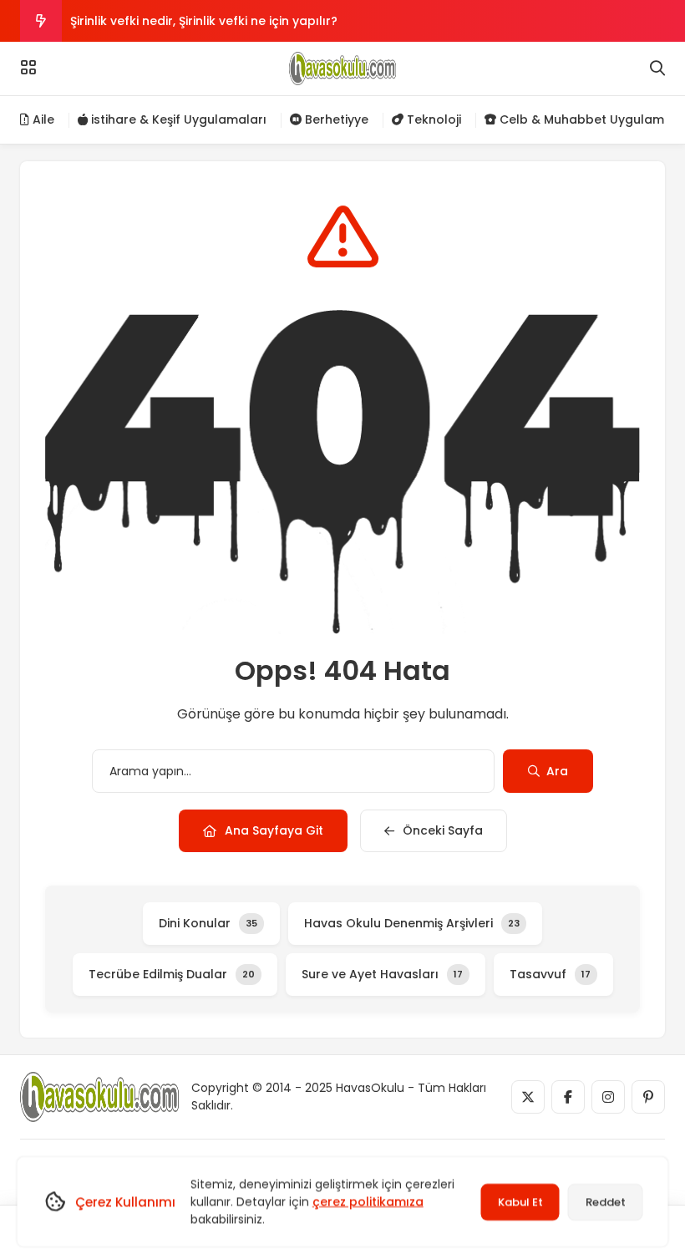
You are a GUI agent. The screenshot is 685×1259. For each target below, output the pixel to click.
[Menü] (28, 67)
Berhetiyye (335, 119)
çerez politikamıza (368, 1201)
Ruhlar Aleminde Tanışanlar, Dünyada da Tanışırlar (225, 38)
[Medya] (528, 1097)
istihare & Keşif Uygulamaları (177, 119)
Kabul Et (520, 1202)
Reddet (606, 1202)
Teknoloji (432, 119)
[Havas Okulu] (342, 68)
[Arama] (657, 68)
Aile (41, 119)
